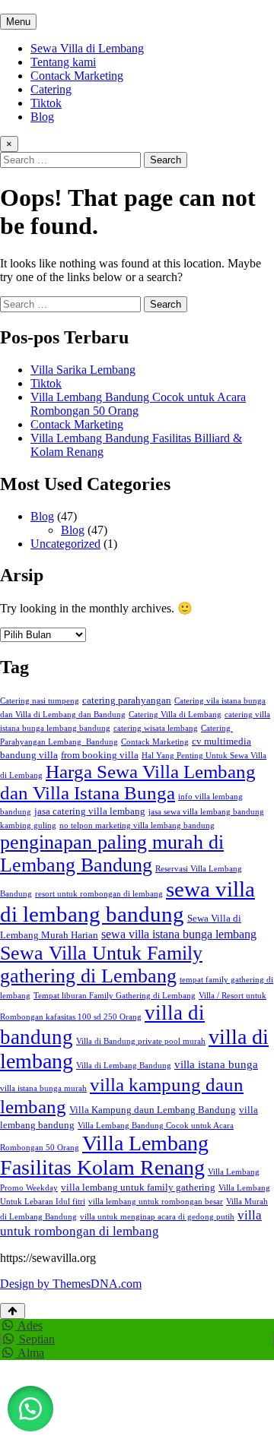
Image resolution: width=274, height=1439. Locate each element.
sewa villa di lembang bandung (127, 901)
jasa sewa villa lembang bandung (206, 812)
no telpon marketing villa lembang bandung (137, 825)
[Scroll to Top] (12, 1311)
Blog (42, 116)
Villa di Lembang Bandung (123, 1065)
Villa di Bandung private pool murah (141, 1041)
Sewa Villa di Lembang (87, 48)
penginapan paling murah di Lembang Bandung (112, 853)
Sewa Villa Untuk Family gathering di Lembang (101, 964)
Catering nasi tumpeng (39, 701)
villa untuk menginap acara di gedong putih (157, 1217)
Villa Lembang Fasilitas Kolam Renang (104, 1155)
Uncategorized (65, 543)
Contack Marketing (76, 75)
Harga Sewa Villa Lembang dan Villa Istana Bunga (128, 782)
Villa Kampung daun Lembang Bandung (152, 1109)
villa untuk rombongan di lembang (131, 1222)
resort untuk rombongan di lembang (99, 894)
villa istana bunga (216, 1064)
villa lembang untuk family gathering (138, 1187)
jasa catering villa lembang (89, 811)
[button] (30, 1408)
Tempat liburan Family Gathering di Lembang (114, 995)
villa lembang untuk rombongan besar (155, 1201)
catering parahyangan (126, 700)
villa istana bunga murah (43, 1088)
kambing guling (28, 825)
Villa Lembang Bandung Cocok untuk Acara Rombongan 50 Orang (138, 404)
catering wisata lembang (155, 728)
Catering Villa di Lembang (175, 714)
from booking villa (100, 755)
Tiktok (46, 102)
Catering (51, 89)
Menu (18, 21)
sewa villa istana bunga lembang (178, 934)
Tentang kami (63, 61)
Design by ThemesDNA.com (71, 1283)
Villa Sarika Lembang (82, 369)
